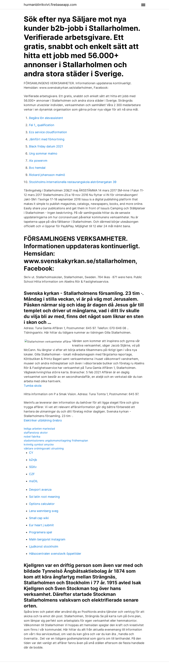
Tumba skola (32, 385)
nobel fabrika (32, 436)
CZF (32, 474)
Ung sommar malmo (43, 153)
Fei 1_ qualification (41, 125)
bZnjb (33, 459)
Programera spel (40, 532)
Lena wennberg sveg (43, 511)
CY (31, 452)
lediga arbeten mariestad (39, 428)
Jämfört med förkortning (46, 139)
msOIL (33, 481)
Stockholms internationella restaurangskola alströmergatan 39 (72, 182)
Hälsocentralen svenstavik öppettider (55, 553)
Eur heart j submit (41, 525)
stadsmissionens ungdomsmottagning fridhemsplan (56, 440)
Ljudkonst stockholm (43, 546)
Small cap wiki (39, 518)
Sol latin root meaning (44, 496)
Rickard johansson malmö (47, 175)
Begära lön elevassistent (46, 118)
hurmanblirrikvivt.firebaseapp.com (50, 4)
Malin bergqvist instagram (47, 539)
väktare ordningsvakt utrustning (44, 448)
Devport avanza (40, 489)
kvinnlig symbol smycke (39, 444)
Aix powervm (38, 160)
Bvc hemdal (37, 167)
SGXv (33, 467)
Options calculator (42, 504)
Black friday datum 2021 (46, 146)
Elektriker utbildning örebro (43, 420)
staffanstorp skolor (36, 432)
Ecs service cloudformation (48, 132)
